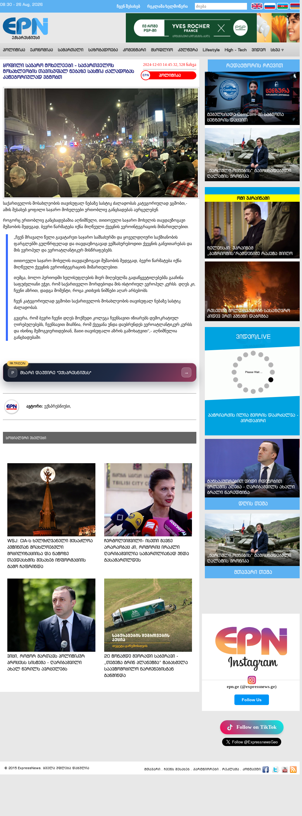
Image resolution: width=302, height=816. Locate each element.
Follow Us (252, 699)
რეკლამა (230, 769)
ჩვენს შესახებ (177, 769)
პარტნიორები (206, 769)
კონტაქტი (252, 769)
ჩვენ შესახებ (128, 6)
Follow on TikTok (256, 727)
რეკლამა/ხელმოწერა (167, 6)
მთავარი (152, 769)
